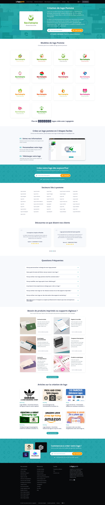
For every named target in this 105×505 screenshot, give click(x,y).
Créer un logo (23, 471)
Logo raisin (75, 201)
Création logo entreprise (41, 482)
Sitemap (58, 503)
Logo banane (23, 194)
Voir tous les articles (52, 433)
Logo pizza (75, 196)
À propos (64, 1)
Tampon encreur (24, 484)
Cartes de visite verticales (25, 480)
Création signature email (25, 488)
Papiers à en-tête (24, 476)
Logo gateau (49, 201)
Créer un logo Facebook (25, 492)
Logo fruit (49, 196)
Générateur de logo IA (38, 1)
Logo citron (36, 194)
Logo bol (22, 206)
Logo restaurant (76, 204)
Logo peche (75, 194)
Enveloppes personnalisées (26, 482)
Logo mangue (63, 194)
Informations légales (42, 503)
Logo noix (62, 199)
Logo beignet (23, 196)
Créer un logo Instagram (25, 494)
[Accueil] (20, 2)
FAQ (54, 471)
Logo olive (62, 206)
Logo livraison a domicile (65, 191)
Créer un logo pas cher (41, 478)
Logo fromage (50, 194)
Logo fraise (49, 191)
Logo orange (62, 209)
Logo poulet (75, 199)
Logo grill (49, 206)
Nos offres (39, 488)
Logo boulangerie (24, 211)
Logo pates (75, 191)
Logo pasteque (63, 211)
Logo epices (36, 211)
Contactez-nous (56, 473)
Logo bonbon (23, 209)
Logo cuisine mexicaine (38, 204)
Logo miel (62, 196)
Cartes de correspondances (26, 478)
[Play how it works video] (67, 149)
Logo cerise (23, 214)
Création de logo (29, 1)
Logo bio (22, 199)
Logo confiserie (37, 196)
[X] (72, 480)
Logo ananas (23, 191)
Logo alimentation (76, 211)
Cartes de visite (23, 474)
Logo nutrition (63, 204)
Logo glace (49, 204)
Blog (68, 1)
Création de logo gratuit (41, 474)
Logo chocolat (36, 191)
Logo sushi (75, 209)
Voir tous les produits (25, 486)
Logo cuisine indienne (38, 201)
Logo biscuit (23, 201)
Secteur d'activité (40, 473)
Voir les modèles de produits (42, 331)
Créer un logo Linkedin (25, 497)
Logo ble (22, 204)
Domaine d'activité (40, 471)
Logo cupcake (36, 206)
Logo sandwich (76, 206)
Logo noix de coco (63, 201)
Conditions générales (51, 503)
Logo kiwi (49, 209)
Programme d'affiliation (57, 469)
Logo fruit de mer (50, 199)
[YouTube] (74, 479)
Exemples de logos (40, 469)
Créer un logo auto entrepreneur (43, 476)
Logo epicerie (36, 209)
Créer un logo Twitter (25, 495)
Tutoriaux (39, 486)
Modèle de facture (24, 490)
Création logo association (41, 480)
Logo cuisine (36, 199)
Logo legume (49, 211)
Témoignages (39, 484)
